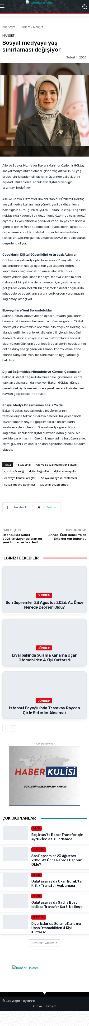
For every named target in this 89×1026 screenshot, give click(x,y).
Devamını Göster (43, 943)
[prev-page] (5, 728)
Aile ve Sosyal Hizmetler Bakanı (56, 464)
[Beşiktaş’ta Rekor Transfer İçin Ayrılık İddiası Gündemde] (15, 838)
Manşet (38, 27)
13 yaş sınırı (23, 464)
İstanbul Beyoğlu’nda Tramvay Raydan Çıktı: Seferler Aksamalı (44, 710)
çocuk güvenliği (14, 471)
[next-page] (13, 728)
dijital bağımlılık (39, 471)
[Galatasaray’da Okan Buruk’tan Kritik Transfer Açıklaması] (15, 885)
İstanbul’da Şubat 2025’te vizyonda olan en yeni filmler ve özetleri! (22, 538)
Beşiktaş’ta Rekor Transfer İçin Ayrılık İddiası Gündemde (57, 837)
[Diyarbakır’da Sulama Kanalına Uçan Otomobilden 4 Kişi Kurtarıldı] (15, 927)
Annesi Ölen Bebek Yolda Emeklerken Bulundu (67, 536)
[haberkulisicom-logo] (44, 6)
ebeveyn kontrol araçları (20, 478)
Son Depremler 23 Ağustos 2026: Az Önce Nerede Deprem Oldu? (45, 605)
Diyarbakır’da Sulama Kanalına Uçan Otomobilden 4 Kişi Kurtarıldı (44, 657)
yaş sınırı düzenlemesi (54, 484)
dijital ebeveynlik (65, 471)
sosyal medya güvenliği (19, 484)
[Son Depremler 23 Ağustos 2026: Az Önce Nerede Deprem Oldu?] (15, 860)
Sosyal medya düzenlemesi (59, 478)
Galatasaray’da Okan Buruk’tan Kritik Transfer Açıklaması (57, 883)
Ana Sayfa (8, 27)
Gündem (24, 27)
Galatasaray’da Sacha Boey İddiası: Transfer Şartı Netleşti (57, 904)
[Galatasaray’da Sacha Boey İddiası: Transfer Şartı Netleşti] (15, 906)
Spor (36, 828)
